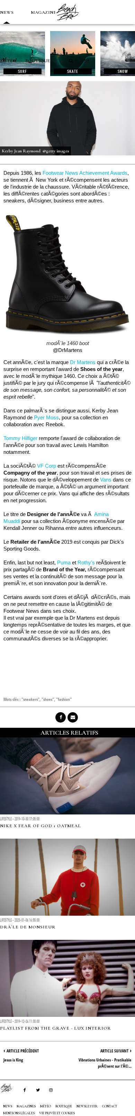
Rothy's (86, 562)
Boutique (38, 61)
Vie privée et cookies (57, 1113)
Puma (64, 562)
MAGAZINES (45, 12)
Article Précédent (23, 1051)
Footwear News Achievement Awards (85, 173)
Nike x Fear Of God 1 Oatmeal (40, 826)
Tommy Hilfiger (21, 438)
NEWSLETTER (87, 1106)
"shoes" (48, 699)
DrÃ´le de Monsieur (28, 927)
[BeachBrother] (67, 22)
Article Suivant (114, 1051)
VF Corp (46, 466)
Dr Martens (83, 362)
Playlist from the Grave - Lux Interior (55, 1028)
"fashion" (64, 699)
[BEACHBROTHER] (9, 1088)
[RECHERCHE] (71, 61)
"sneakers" (30, 699)
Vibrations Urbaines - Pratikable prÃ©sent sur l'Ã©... (105, 1063)
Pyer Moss (46, 417)
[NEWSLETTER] (86, 61)
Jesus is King (13, 1060)
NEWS (7, 12)
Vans (105, 480)
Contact (109, 1106)
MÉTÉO (8, 61)
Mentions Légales (19, 1113)
